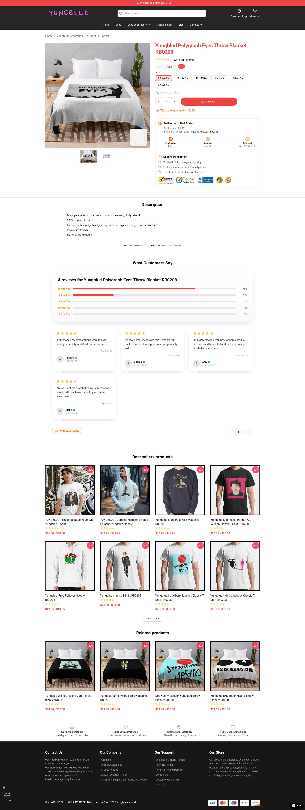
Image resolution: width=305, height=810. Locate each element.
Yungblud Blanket (98, 36)
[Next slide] (144, 95)
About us (106, 759)
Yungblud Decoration (70, 36)
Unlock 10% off (7, 794)
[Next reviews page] (249, 432)
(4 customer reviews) (182, 59)
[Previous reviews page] (232, 432)
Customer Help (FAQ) (167, 779)
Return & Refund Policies (169, 769)
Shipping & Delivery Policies (170, 759)
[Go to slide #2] (106, 156)
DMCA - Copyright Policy (114, 774)
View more (152, 618)
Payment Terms (164, 764)
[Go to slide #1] (88, 156)
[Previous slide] (50, 95)
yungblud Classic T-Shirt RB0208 (120, 595)
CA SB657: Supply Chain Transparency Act (124, 779)
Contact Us (162, 774)
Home (49, 36)
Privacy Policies (109, 769)
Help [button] (299, 805)
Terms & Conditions (111, 764)
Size (157, 72)
